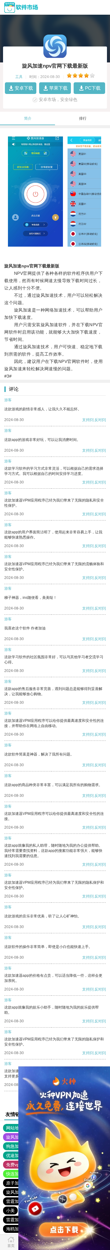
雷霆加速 (14, 1201)
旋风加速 (14, 1137)
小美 (10, 1210)
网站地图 (14, 1127)
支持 (86, 420)
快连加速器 (17, 1173)
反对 (98, 420)
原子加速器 (17, 1183)
